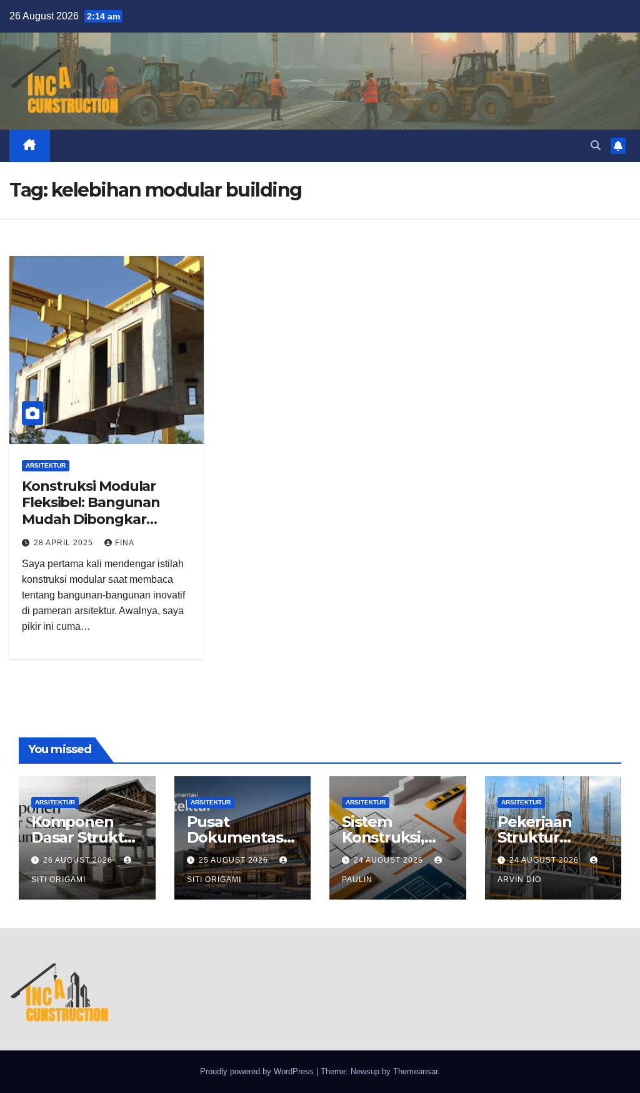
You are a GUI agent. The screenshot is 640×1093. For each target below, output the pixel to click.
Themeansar (415, 1071)
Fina (124, 542)
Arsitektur (46, 465)
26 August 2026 (79, 860)
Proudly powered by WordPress (258, 1071)
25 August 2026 (235, 860)
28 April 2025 (65, 542)
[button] (596, 145)
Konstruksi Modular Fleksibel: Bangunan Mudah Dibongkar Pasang (91, 511)
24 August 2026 (390, 860)
